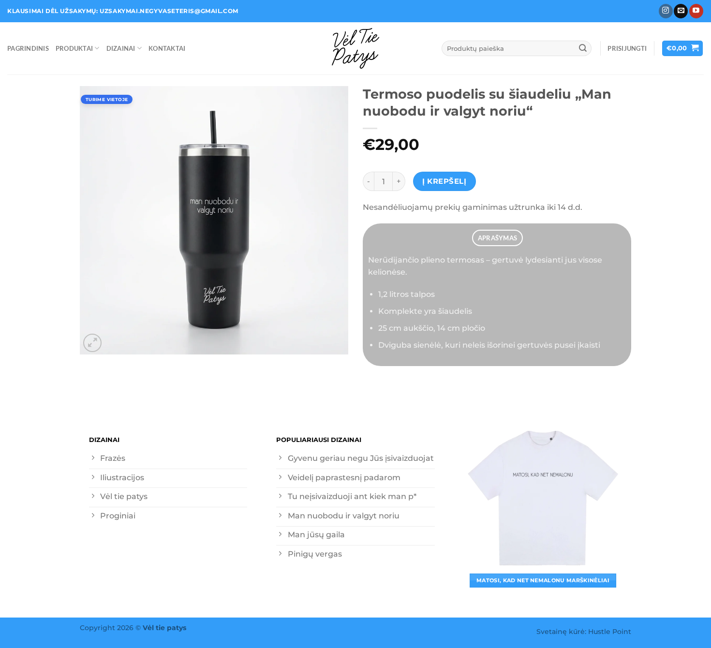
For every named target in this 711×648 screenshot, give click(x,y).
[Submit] (583, 48)
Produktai (74, 48)
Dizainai (120, 48)
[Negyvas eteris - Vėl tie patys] (355, 48)
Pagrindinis (28, 48)
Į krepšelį (444, 181)
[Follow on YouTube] (696, 11)
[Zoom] (92, 343)
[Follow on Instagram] (666, 11)
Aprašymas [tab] (497, 238)
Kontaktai (166, 48)
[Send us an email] (681, 11)
